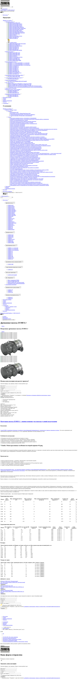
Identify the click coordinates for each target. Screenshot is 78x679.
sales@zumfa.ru (3, 10)
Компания (2, 387)
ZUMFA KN (16, 46)
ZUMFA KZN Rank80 (22, 81)
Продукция (5, 14)
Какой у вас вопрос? (4, 390)
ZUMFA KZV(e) (18, 45)
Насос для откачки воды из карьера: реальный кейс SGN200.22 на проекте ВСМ (27, 161)
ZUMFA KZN (17, 22)
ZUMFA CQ (16, 70)
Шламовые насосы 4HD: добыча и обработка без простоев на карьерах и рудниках (27, 136)
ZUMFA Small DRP (21, 32)
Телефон (2, 388)
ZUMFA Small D (19, 26)
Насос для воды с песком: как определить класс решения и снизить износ (25, 182)
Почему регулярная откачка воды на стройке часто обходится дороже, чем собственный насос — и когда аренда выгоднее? (35, 153)
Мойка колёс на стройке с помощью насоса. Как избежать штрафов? (24, 159)
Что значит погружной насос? (16, 168)
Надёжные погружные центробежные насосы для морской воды (23, 123)
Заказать (42, 565)
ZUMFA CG (16, 67)
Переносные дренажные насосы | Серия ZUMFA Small (21, 142)
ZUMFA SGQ (17, 54)
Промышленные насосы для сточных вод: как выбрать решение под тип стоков (26, 178)
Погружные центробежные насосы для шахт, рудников (21, 122)
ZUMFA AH (16, 90)
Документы (7, 186)
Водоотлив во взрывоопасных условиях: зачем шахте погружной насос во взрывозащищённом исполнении (32, 176)
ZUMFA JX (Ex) (18, 36)
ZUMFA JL (15, 38)
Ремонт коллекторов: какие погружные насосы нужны (21, 163)
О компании (5, 103)
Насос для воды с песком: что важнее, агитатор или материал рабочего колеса (26, 170)
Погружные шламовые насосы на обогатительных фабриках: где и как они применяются (28, 130)
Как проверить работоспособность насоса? (19, 166)
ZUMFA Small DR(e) (21, 28)
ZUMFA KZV (17, 44)
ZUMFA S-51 (17, 58)
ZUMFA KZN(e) (18, 23)
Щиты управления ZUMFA (26, 83)
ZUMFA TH (16, 37)
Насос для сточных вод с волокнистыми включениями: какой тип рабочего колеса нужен (28, 150)
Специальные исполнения (10, 88)
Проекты (5, 101)
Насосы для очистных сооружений (17, 124)
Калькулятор (5, 192)
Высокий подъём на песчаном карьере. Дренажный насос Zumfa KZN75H (25, 132)
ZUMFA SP (15, 95)
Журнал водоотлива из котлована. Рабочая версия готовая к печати (24, 131)
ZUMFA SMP (17, 76)
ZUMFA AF (16, 96)
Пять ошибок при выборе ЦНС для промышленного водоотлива (23, 174)
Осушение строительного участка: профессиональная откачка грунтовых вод (26, 183)
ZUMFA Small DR (20, 27)
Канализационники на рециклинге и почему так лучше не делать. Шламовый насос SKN (28, 133)
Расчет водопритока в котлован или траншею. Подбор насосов (23, 126)
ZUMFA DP (16, 49)
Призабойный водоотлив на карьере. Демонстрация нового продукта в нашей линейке (28, 137)
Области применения (7, 100)
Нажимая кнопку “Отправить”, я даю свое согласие (31, 606)
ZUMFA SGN (17, 52)
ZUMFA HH (16, 92)
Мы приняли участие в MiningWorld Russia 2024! (20, 113)
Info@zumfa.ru (11, 192)
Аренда (4, 98)
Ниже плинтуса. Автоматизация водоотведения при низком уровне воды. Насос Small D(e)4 (29, 140)
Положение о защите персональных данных (12, 639)
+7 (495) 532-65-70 (11, 10)
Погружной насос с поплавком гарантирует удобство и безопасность (24, 128)
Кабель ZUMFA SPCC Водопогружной (33, 85)
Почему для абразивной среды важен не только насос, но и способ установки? (26, 179)
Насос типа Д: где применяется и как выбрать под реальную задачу (24, 155)
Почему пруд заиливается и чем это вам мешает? (20, 141)
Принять (2, 645)
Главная (4, 316)
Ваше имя (2, 385)
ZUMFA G (15, 91)
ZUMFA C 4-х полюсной (24, 64)
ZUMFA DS (16, 78)
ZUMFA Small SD (19, 29)
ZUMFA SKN (17, 59)
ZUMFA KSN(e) (13, 42)
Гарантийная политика (10, 188)
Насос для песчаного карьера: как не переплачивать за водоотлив (23, 165)
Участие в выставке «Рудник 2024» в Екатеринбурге (21, 115)
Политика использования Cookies (10, 640)
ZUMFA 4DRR (18, 60)
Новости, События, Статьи (11, 306)
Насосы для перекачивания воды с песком (19, 120)
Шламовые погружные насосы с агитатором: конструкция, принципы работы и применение (29, 119)
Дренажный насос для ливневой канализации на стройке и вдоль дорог (25, 158)
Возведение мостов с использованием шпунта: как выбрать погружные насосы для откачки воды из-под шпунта (33, 129)
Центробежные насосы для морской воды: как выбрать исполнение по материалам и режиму (29, 185)
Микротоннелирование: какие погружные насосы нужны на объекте (24, 162)
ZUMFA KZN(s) (18, 25)
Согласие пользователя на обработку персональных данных (15, 641)
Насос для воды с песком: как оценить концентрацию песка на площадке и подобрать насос (29, 184)
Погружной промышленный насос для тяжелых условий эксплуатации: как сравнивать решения (30, 145)
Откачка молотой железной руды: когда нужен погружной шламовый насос (26, 147)
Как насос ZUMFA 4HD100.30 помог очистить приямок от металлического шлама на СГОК (29, 169)
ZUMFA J (15, 34)
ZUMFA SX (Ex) (19, 57)
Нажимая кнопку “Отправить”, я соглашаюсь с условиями (26, 395)
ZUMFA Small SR (19, 31)
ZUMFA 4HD (17, 53)
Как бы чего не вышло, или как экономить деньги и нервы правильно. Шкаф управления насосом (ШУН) (32, 139)
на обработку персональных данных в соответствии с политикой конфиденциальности (42, 606)
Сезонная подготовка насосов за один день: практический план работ (24, 173)
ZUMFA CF (16, 68)
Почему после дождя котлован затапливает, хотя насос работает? (23, 177)
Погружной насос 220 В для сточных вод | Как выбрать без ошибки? (24, 167)
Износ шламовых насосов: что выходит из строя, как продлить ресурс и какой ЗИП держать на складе (31, 172)
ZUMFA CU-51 (18, 72)
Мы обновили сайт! (14, 112)
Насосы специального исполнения (17, 125)
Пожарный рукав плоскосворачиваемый (34, 87)
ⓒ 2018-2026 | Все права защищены (10, 637)
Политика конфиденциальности (9, 638)
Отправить (3, 676)
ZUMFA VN (16, 48)
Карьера (7, 187)
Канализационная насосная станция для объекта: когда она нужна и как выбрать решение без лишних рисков (33, 154)
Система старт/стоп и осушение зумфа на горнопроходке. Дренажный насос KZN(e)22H (28, 134)
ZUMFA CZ (16, 69)
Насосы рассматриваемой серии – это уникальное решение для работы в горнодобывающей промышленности (23, 469)
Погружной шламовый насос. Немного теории (20, 135)
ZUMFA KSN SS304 (21, 43)
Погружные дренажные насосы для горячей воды (20, 151)
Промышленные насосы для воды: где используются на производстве (24, 175)
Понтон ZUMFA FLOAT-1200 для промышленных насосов (22, 143)
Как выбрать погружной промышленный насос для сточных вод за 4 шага (25, 146)
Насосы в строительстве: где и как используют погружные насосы (24, 156)
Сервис (4, 99)
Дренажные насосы (7, 318)
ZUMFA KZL (17, 33)
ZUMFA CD (16, 73)
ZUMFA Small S (18, 30)
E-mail (1, 389)
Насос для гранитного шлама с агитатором (19, 180)
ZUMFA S (15, 56)
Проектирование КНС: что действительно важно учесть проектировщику (25, 148)
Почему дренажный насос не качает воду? (19, 164)
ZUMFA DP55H (18, 50)
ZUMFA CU (16, 66)
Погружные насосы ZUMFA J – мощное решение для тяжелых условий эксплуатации (28, 421)
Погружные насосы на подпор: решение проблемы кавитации (23, 121)
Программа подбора (7, 97)
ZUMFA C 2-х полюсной (24, 62)
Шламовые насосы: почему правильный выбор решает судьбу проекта (24, 152)
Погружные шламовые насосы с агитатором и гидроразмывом (23, 118)
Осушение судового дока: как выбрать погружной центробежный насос (25, 157)
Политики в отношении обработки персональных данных (38, 395)
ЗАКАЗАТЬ (3, 584)
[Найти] (12, 6)
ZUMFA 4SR (16, 71)
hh (3, 633)
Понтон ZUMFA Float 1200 (25, 84)
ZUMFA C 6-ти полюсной (25, 65)
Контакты (5, 189)
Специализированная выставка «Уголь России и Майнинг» (22, 114)
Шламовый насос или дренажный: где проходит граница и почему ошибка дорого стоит (28, 144)
